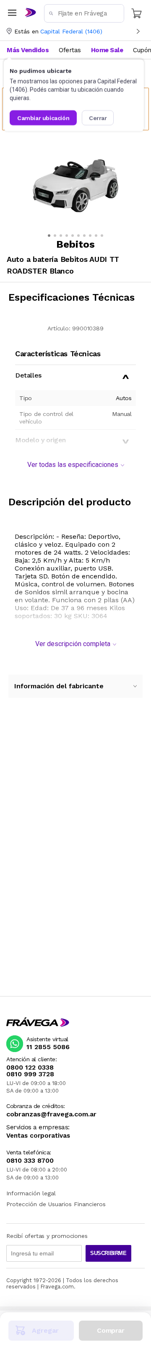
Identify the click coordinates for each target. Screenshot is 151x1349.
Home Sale (107, 50)
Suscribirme (108, 1253)
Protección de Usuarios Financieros (56, 1204)
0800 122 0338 (30, 1067)
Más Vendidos (28, 50)
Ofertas (70, 50)
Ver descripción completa (72, 644)
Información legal (31, 1193)
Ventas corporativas (38, 1136)
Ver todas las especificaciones (72, 465)
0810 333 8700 (30, 1160)
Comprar (110, 1330)
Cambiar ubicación (43, 117)
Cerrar (98, 117)
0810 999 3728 (30, 1074)
